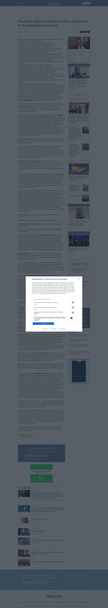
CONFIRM (43, 323)
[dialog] (54, 304)
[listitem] (54, 299)
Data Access (54, 328)
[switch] (72, 302)
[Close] (79, 279)
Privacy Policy (62, 328)
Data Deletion (46, 328)
